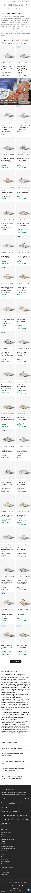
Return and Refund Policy (7, 867)
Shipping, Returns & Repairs (9, 815)
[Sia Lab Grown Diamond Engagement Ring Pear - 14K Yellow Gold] (23, 179)
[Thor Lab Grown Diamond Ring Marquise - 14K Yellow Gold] (23, 601)
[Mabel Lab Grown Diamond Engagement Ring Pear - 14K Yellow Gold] (23, 373)
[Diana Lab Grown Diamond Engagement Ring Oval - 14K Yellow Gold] (23, 504)
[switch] (2, 43)
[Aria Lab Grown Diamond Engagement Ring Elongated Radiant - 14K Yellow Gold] (7, 147)
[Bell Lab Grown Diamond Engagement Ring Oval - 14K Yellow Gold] (7, 504)
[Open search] (4, 5)
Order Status (15, 811)
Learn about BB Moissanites (8, 848)
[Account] (26, 5)
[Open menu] (1, 5)
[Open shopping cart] (29, 5)
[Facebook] (8, 885)
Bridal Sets (3, 843)
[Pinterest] (19, 885)
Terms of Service (5, 872)
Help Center (5, 811)
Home (2, 8)
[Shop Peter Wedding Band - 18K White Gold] (14, 101)
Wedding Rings (4, 834)
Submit (27, 799)
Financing (16, 819)
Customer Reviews (5, 864)
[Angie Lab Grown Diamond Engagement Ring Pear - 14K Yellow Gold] (23, 308)
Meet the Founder (5, 861)
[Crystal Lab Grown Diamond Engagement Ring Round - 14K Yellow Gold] (23, 341)
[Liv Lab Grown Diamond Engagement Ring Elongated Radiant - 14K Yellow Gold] (23, 275)
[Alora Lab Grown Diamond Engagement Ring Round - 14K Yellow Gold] (7, 373)
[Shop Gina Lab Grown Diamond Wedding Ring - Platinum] (25, 88)
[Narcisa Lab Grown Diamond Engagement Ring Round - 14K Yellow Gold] (7, 471)
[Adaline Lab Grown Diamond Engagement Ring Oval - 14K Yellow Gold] (7, 55)
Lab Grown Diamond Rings (7, 839)
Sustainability (4, 859)
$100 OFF (3, 891)
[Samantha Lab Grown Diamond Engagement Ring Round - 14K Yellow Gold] (7, 569)
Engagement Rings (8, 8)
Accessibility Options (15, 890)
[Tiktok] (16, 885)
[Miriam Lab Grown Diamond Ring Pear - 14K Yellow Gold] (7, 245)
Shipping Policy (4, 874)
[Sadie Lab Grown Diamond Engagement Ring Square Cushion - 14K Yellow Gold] (7, 536)
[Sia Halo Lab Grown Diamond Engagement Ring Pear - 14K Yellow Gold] (23, 471)
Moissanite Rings (5, 836)
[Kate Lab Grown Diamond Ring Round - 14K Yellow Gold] (7, 212)
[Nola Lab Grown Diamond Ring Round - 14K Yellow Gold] (7, 308)
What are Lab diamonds (7, 846)
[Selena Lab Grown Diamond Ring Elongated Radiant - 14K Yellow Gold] (7, 406)
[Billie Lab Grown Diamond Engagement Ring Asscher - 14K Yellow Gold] (23, 212)
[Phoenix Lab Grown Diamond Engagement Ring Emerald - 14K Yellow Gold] (23, 438)
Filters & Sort (26, 43)
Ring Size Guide (6, 819)
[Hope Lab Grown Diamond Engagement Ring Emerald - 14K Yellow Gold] (23, 147)
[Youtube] (23, 885)
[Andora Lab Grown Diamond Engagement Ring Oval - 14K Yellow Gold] (23, 536)
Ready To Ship (4, 851)
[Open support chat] (28, 889)
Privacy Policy (12, 802)
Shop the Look (23, 102)
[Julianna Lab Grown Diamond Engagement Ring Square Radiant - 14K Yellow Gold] (23, 569)
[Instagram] (12, 885)
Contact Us (5, 823)
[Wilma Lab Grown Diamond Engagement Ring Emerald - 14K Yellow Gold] (7, 179)
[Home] (15, 5)
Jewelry (3, 841)
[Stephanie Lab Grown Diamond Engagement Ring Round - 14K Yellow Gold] (7, 114)
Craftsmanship (5, 857)
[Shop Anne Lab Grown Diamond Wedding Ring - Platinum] (13, 98)
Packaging (25, 819)
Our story (3, 854)
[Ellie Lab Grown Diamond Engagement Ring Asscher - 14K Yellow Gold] (23, 406)
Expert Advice (23, 815)
